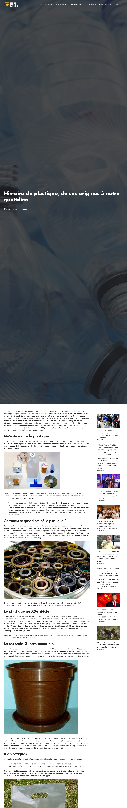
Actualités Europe (46, 4)
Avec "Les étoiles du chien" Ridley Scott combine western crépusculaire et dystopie (108, 644)
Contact (118, 4)
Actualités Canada (61, 4)
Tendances (92, 4)
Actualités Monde (76, 4)
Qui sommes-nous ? (106, 4)
